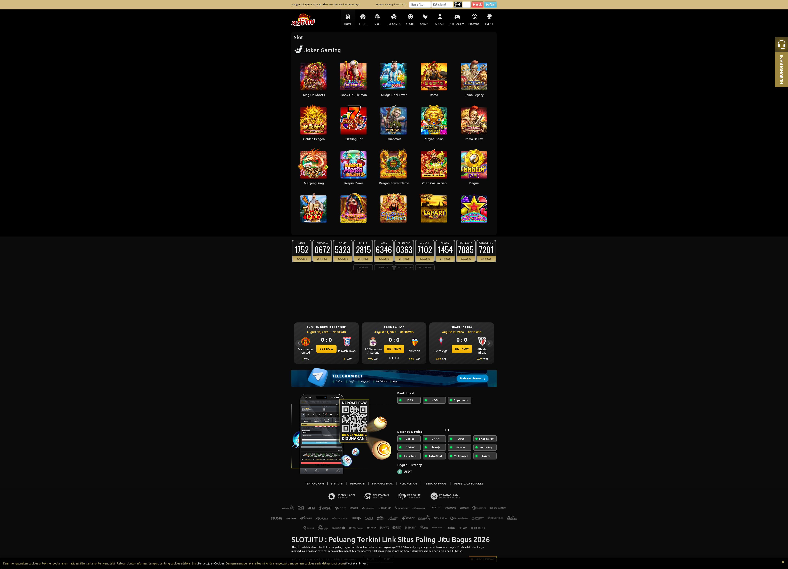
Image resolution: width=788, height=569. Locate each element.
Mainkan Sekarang (472, 378)
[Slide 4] (398, 358)
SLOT (378, 24)
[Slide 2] (392, 358)
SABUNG (425, 24)
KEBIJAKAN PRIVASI (436, 487)
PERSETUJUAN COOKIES (468, 487)
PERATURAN (357, 487)
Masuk (477, 4)
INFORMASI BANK (382, 487)
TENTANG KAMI (314, 487)
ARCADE (440, 24)
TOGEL (363, 24)
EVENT (489, 24)
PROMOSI (474, 24)
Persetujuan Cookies (211, 563)
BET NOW (326, 348)
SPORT (410, 24)
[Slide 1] (390, 358)
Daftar (490, 4)
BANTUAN (337, 487)
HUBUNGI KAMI (408, 487)
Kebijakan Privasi (356, 563)
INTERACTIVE (457, 24)
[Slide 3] (395, 358)
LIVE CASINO (394, 24)
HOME (348, 24)
